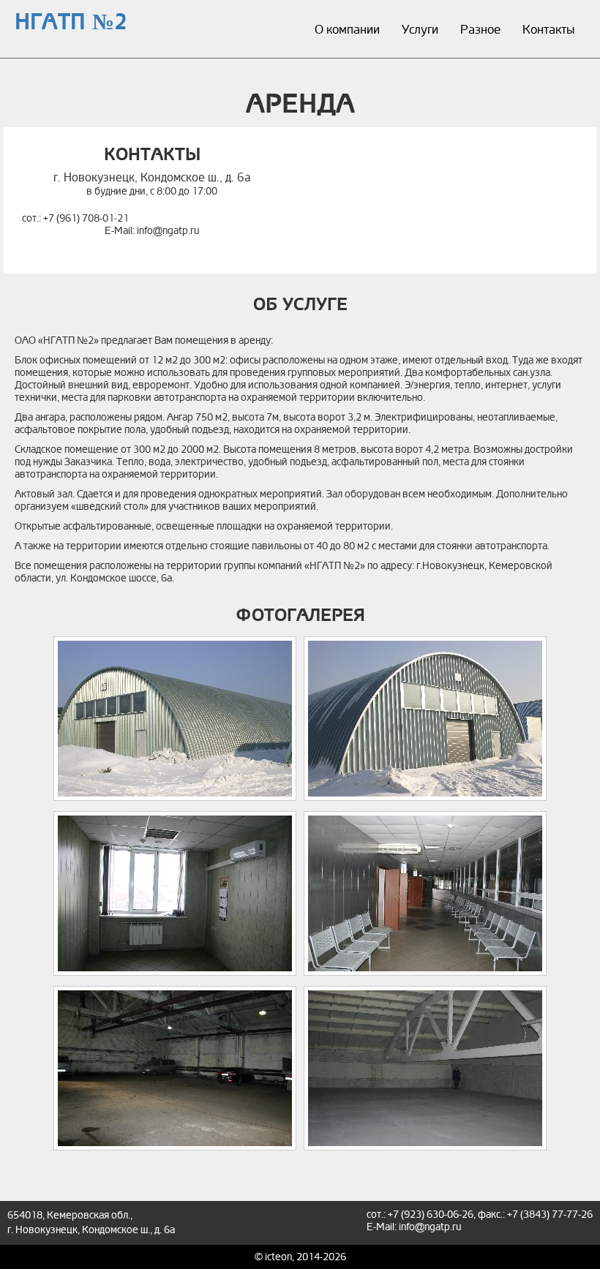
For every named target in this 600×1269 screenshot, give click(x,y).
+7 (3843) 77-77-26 (550, 1214)
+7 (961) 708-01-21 (86, 218)
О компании (347, 29)
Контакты (548, 29)
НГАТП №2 (71, 22)
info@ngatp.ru (168, 231)
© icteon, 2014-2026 (300, 1257)
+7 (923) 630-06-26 (430, 1214)
